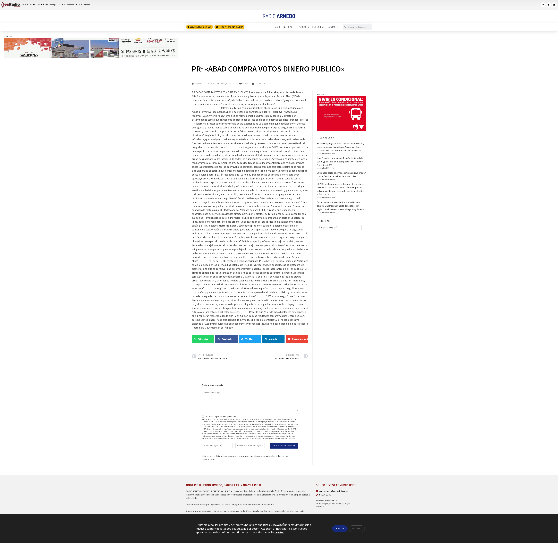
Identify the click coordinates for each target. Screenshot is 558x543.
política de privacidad (226, 416)
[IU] (341, 112)
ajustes (279, 532)
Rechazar (356, 528)
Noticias (287, 27)
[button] (203, 339)
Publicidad (318, 27)
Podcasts (304, 27)
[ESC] (91, 47)
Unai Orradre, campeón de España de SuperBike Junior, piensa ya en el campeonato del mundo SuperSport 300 (340, 162)
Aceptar (340, 528)
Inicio (277, 27)
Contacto (333, 27)
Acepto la (221, 416)
